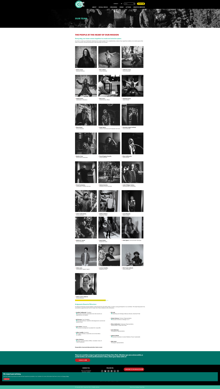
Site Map (137, 387)
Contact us (82, 360)
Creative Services (139, 7)
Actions (128, 7)
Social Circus (103, 7)
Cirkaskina (113, 7)
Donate (140, 3)
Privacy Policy (141, 387)
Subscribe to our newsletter (133, 369)
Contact (116, 3)
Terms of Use (132, 387)
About (94, 7)
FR (121, 3)
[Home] (79, 4)
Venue (121, 7)
